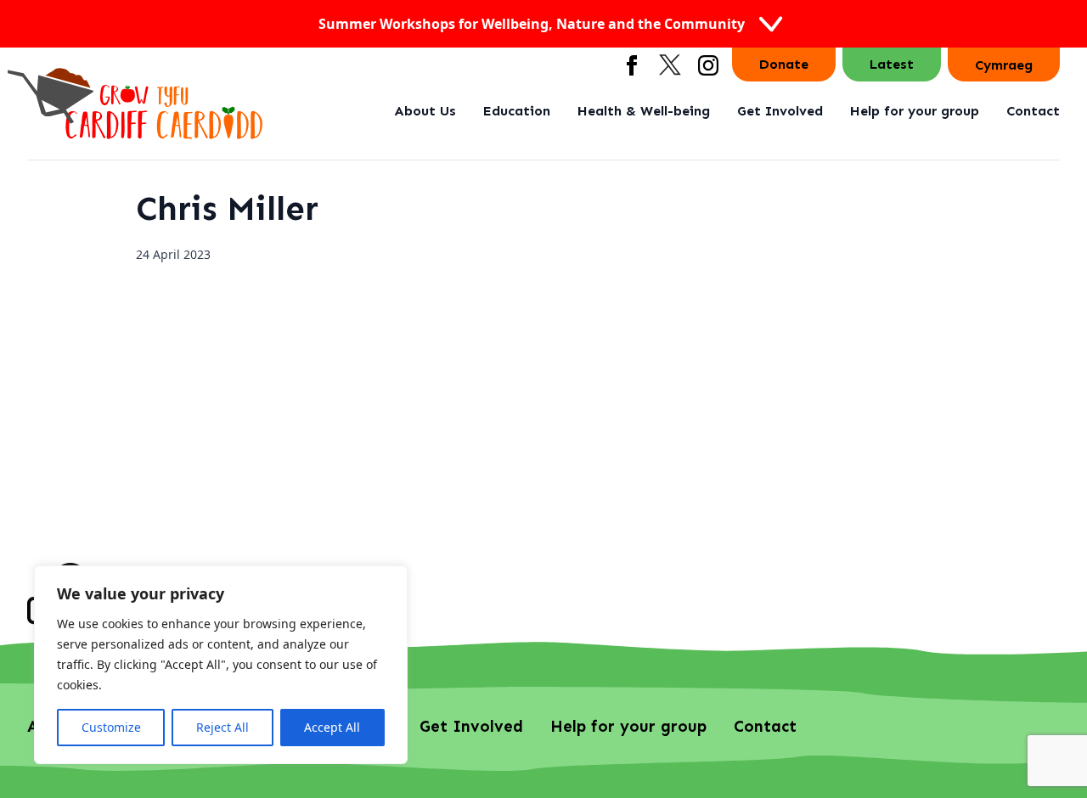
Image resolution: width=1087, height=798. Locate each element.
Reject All (222, 727)
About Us (425, 111)
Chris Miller (227, 208)
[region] (221, 664)
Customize (111, 727)
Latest (892, 64)
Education (516, 111)
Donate (783, 64)
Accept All (332, 727)
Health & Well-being (643, 111)
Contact (1033, 111)
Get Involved (780, 111)
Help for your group (914, 111)
